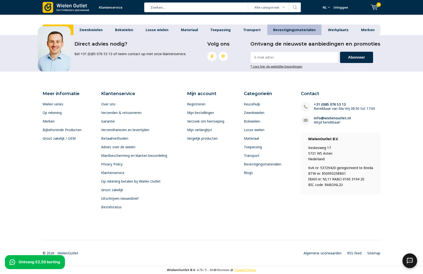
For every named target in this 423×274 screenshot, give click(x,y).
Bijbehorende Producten (62, 129)
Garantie (108, 121)
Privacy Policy (112, 164)
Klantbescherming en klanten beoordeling (134, 155)
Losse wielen (157, 29)
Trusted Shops (245, 270)
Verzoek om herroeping (205, 121)
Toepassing (220, 29)
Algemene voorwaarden (322, 253)
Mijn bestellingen (200, 112)
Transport (252, 29)
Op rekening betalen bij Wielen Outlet (131, 181)
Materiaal (189, 29)
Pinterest (223, 56)
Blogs (248, 172)
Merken (368, 29)
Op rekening (52, 112)
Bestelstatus (111, 207)
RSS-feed (354, 253)
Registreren (196, 104)
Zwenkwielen (91, 29)
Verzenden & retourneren (121, 112)
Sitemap (373, 253)
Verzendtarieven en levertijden (125, 129)
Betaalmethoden (114, 138)
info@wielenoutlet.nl (332, 118)
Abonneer (356, 57)
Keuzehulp (252, 104)
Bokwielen (124, 29)
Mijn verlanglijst (199, 129)
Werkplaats (338, 29)
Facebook (212, 56)
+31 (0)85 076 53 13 (330, 104)
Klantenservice (110, 7)
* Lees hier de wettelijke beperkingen (276, 66)
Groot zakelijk (112, 189)
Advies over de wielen (118, 147)
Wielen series (53, 104)
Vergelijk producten (202, 138)
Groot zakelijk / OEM (59, 138)
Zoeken (295, 7)
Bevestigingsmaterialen (294, 29)
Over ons (108, 104)
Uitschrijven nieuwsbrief (120, 198)
